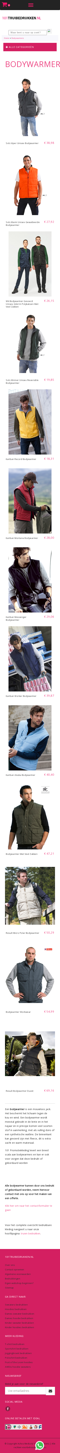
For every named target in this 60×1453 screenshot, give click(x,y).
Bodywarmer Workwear (18, 1012)
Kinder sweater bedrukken (19, 1322)
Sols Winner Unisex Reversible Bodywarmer (22, 381)
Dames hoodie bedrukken (19, 1318)
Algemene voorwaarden (18, 1274)
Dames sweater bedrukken (19, 1313)
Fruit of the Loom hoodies (19, 1362)
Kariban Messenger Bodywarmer (16, 618)
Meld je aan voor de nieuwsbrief (24, 1383)
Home (6, 38)
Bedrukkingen (12, 1278)
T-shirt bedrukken (14, 1344)
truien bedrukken (30, 1233)
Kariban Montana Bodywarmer (22, 538)
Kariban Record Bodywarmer (21, 459)
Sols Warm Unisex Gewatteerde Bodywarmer (23, 224)
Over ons (10, 1264)
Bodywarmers (18, 38)
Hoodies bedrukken (16, 1309)
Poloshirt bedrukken (16, 1357)
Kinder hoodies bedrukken (19, 1327)
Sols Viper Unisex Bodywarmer (22, 143)
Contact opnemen (14, 1269)
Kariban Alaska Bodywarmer (20, 775)
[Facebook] (8, 1408)
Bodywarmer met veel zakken (22, 854)
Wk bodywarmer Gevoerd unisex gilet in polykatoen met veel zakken (22, 304)
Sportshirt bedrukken (16, 1348)
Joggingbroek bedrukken (18, 1353)
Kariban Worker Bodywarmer (21, 696)
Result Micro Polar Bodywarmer (22, 933)
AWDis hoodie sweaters (18, 1366)
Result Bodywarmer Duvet (20, 1091)
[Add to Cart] (30, 134)
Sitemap (9, 1287)
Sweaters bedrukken (16, 1304)
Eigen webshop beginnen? (19, 1283)
